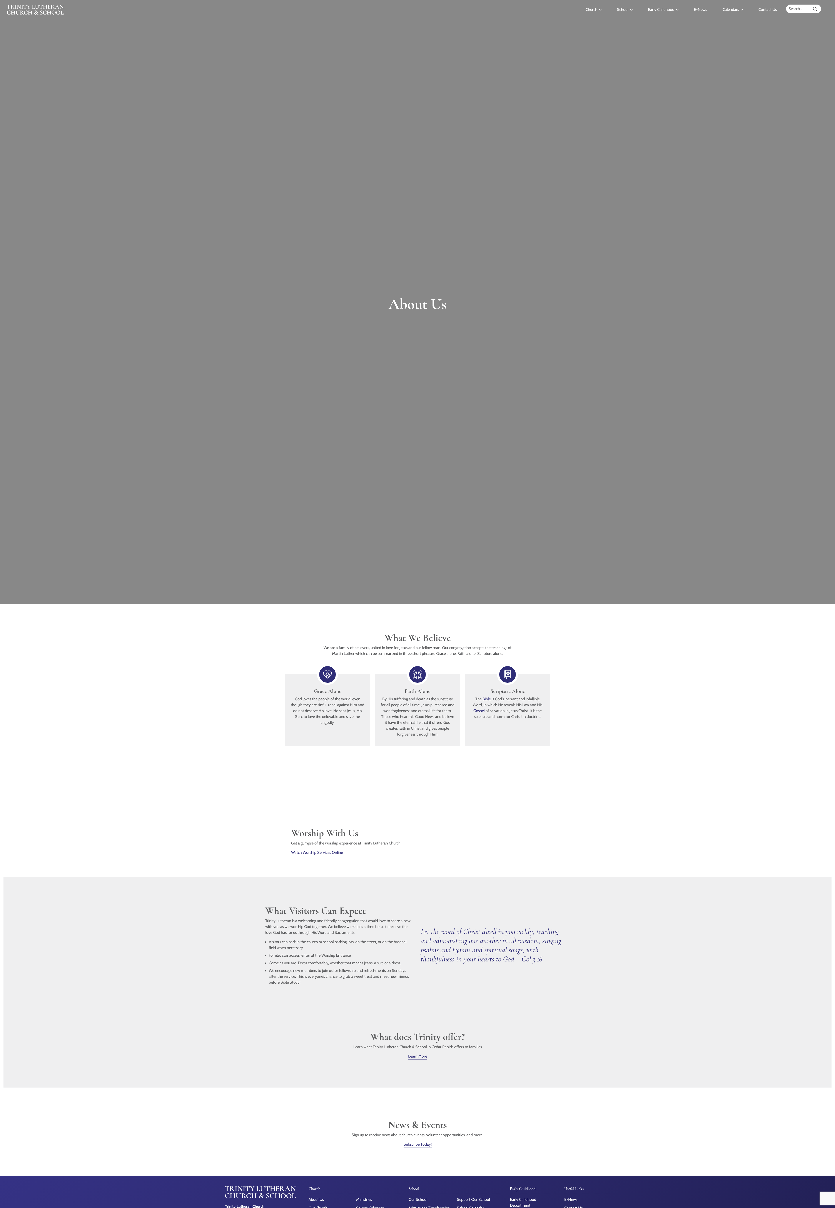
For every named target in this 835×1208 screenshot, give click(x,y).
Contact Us (767, 9)
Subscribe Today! (418, 1144)
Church (591, 9)
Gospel (479, 710)
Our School (418, 1199)
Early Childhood (661, 9)
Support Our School (473, 1199)
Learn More (417, 1056)
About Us (316, 1199)
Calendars (731, 9)
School (622, 9)
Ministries (364, 1199)
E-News (700, 9)
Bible (487, 699)
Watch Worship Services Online (317, 852)
